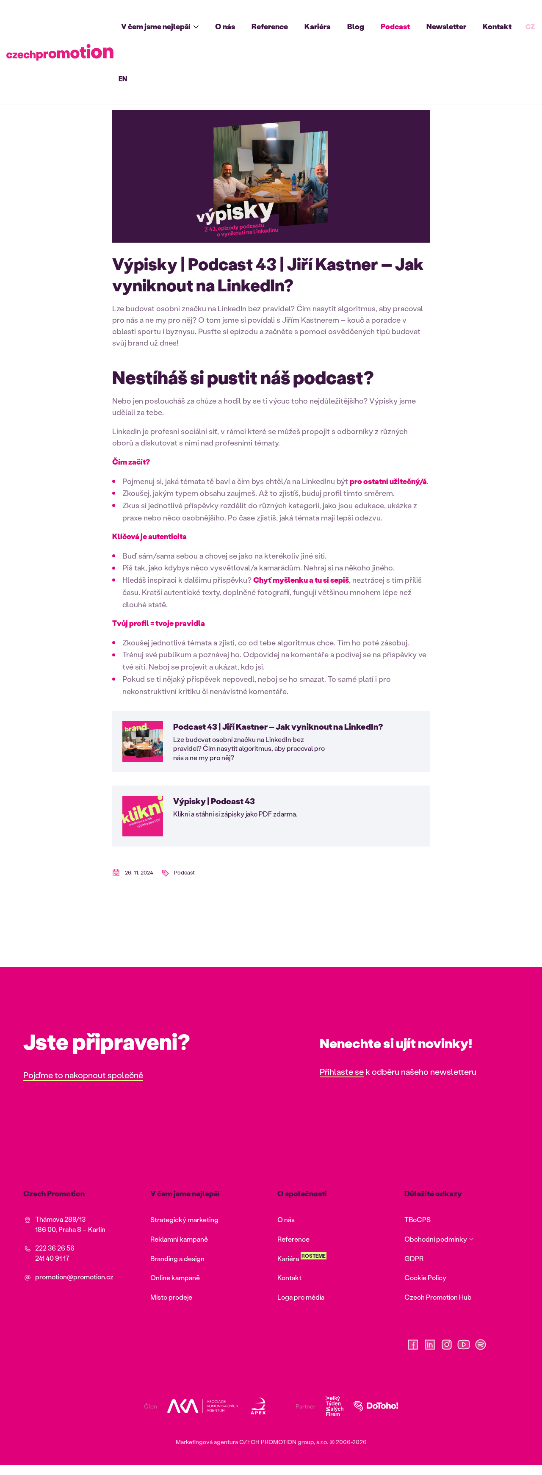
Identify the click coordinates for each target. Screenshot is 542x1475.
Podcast (395, 26)
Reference (270, 26)
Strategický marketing (184, 1219)
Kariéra (317, 26)
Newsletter (446, 26)
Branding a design (177, 1258)
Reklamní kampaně (179, 1238)
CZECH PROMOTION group (276, 1442)
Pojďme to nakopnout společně (83, 1074)
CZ (530, 26)
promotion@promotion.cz (74, 1276)
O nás (225, 26)
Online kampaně (175, 1277)
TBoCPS (417, 1219)
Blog (355, 26)
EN (123, 78)
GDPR (413, 1258)
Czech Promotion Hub (438, 1296)
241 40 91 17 (52, 1258)
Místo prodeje (171, 1296)
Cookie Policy (425, 1277)
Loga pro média (300, 1296)
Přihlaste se (342, 1071)
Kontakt (497, 26)
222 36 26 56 (55, 1247)
